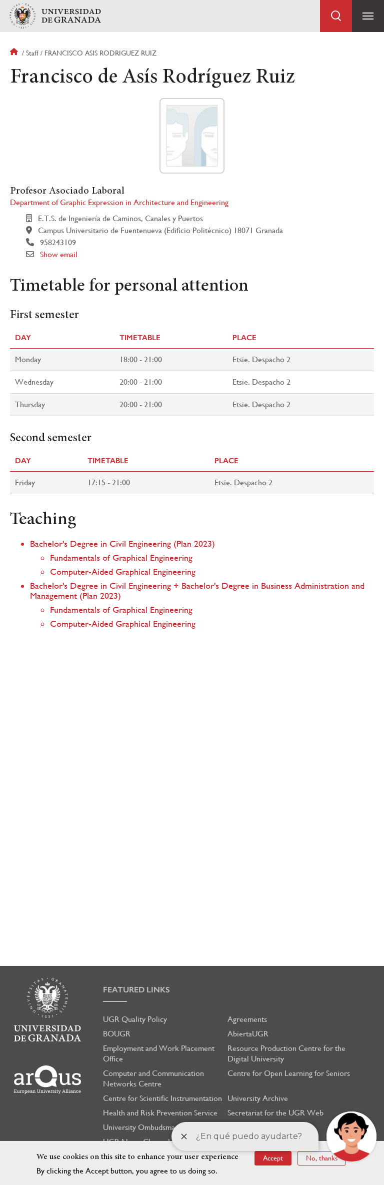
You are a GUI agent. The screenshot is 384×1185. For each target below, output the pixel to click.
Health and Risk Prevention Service (160, 1112)
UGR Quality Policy (135, 1019)
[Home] (55, 16)
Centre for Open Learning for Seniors (289, 1073)
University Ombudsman (141, 1127)
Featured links (136, 989)
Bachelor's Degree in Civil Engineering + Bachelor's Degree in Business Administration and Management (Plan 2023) (197, 590)
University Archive (258, 1098)
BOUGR (116, 1033)
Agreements (247, 1019)
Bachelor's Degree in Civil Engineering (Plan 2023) (122, 543)
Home (15, 53)
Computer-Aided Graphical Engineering (123, 571)
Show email (59, 254)
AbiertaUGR (248, 1033)
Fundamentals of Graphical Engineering (121, 557)
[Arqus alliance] (47, 1079)
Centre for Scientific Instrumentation (162, 1098)
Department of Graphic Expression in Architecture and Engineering (119, 202)
